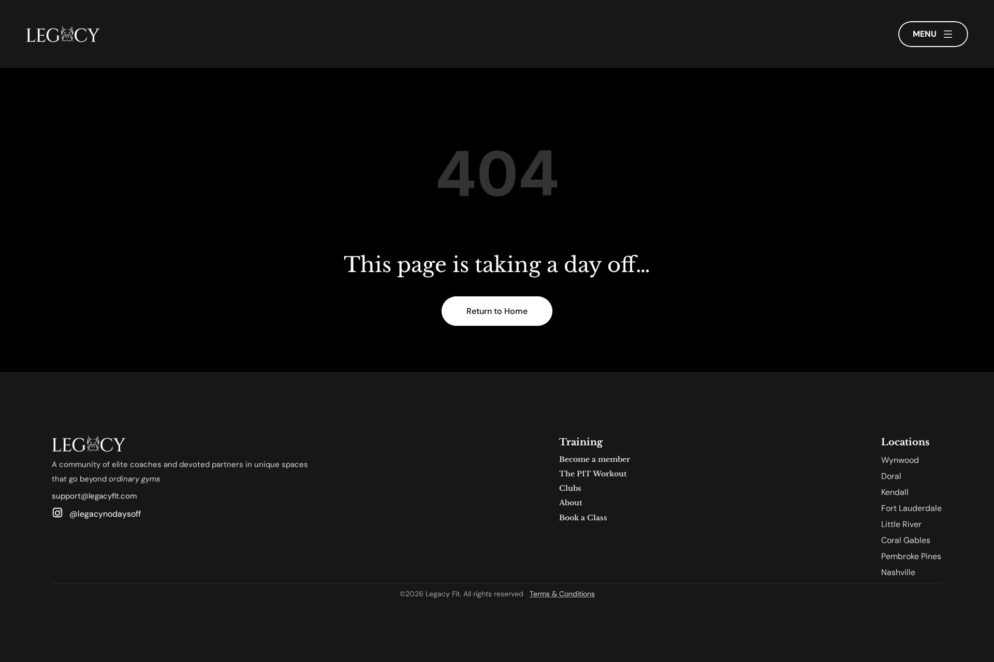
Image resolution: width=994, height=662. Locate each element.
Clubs (570, 488)
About (570, 502)
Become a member (594, 459)
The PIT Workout (592, 473)
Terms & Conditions (562, 593)
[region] (497, 173)
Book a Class (583, 517)
